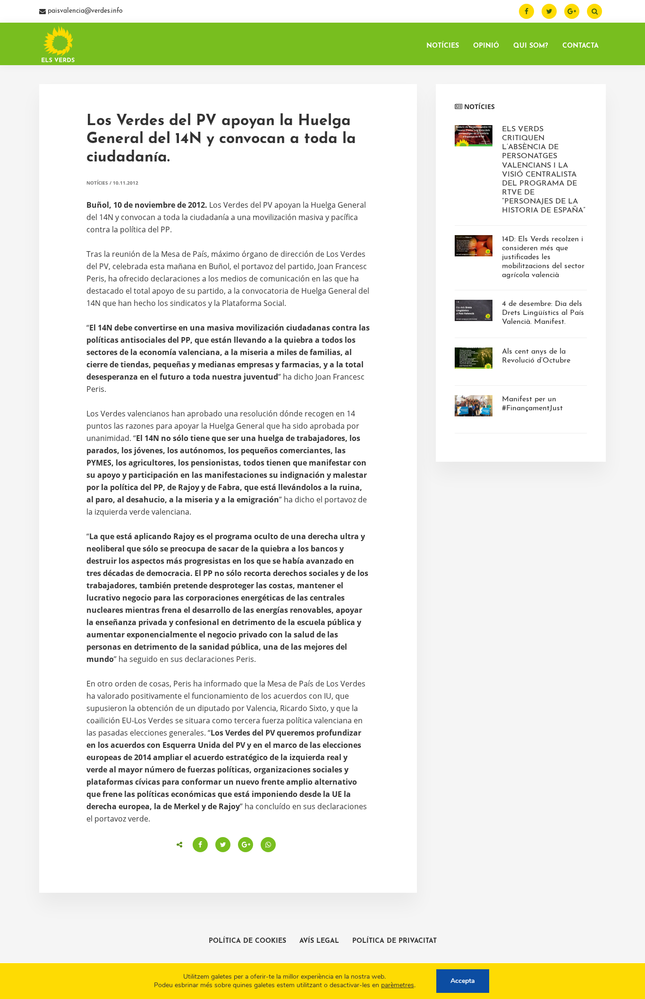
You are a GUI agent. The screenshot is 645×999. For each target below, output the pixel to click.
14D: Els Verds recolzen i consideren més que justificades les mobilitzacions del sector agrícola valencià (543, 257)
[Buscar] (594, 11)
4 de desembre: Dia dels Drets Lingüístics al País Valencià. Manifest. (543, 313)
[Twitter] (549, 11)
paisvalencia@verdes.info (84, 11)
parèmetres (397, 985)
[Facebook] (526, 11)
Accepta (462, 980)
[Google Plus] (571, 11)
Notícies (97, 182)
